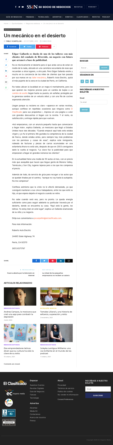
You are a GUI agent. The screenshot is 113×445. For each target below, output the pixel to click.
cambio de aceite (20, 93)
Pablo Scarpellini (14, 41)
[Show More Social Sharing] (54, 47)
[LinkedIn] (6, 70)
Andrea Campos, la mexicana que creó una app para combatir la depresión (20, 314)
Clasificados (83, 17)
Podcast (106, 17)
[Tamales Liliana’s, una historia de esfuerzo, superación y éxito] (56, 296)
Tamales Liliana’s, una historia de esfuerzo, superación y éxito (56, 313)
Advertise (57, 17)
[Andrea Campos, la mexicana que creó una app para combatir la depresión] (20, 296)
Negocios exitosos (12, 29)
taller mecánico (39, 78)
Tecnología (43, 17)
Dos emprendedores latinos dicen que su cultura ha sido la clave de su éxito (19, 350)
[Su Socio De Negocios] (49, 7)
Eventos (69, 17)
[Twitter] (6, 65)
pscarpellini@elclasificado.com (47, 218)
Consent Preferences (65, 399)
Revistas (78, 7)
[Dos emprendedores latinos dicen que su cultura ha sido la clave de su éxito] (20, 333)
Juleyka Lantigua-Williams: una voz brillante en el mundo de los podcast (55, 350)
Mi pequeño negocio (48, 308)
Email (82, 98)
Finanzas (30, 17)
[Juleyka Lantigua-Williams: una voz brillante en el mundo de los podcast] (56, 333)
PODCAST (92, 7)
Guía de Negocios (14, 17)
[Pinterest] (6, 76)
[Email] (6, 82)
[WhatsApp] (6, 87)
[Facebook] (6, 59)
